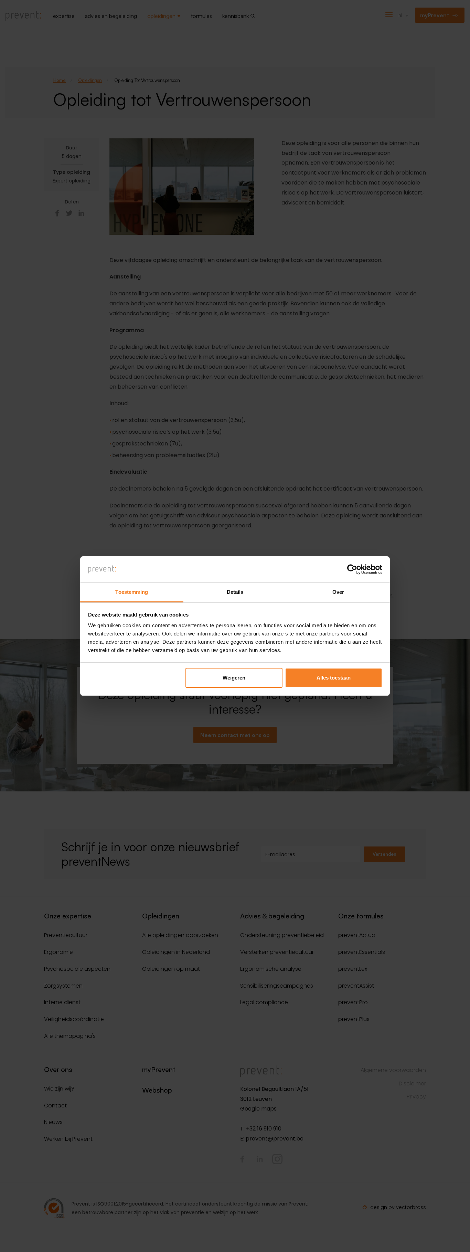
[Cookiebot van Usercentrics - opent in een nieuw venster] (352, 569)
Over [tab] (338, 592)
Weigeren (234, 678)
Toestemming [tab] (131, 592)
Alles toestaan (334, 678)
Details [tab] (235, 592)
